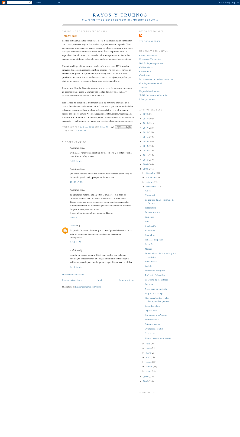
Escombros (150, 235)
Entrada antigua (126, 280)
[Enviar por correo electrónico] (117, 127)
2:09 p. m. (76, 217)
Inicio (100, 280)
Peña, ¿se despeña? (154, 239)
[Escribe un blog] (120, 127)
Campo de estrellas (148, 55)
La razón (149, 244)
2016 (145, 132)
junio (148, 348)
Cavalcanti (144, 75)
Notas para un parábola (156, 288)
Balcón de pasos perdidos (151, 63)
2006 (145, 381)
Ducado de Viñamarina (150, 59)
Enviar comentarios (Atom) (88, 286)
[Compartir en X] (123, 127)
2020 (145, 114)
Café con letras (146, 67)
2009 (145, 164)
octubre (150, 182)
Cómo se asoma (152, 324)
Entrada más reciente (72, 280)
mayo (148, 352)
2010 (145, 159)
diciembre (151, 172)
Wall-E (148, 266)
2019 (145, 118)
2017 (145, 127)
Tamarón (143, 87)
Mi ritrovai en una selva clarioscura (156, 79)
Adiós (148, 190)
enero (149, 371)
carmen (73, 225)
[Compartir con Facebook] (127, 127)
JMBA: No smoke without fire (153, 95)
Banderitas (150, 230)
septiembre (151, 186)
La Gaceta (80, 131)
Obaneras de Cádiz (154, 328)
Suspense (149, 216)
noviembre (151, 177)
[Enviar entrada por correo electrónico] (112, 127)
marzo (149, 361)
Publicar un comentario (73, 274)
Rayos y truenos (120, 15)
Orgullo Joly (151, 310)
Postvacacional (152, 319)
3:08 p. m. (76, 160)
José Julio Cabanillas (155, 275)
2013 (145, 146)
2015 (145, 136)
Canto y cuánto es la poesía (158, 337)
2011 (145, 155)
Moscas (148, 248)
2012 (145, 150)
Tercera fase (150, 207)
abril (148, 357)
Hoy (147, 221)
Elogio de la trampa (154, 293)
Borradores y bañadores (156, 315)
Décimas (149, 284)
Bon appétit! (151, 261)
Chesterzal (150, 195)
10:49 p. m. (76, 181)
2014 (145, 141)
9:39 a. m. (76, 242)
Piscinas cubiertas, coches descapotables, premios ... (158, 299)
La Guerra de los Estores (156, 279)
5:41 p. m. (76, 266)
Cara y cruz (150, 333)
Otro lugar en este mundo (151, 83)
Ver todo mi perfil (150, 41)
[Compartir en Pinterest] (130, 127)
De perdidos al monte (149, 91)
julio (148, 343)
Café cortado (145, 71)
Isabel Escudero (152, 305)
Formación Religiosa (155, 270)
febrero (149, 366)
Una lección (150, 225)
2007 (145, 376)
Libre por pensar (147, 99)
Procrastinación (152, 212)
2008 (145, 168)
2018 (145, 123)
